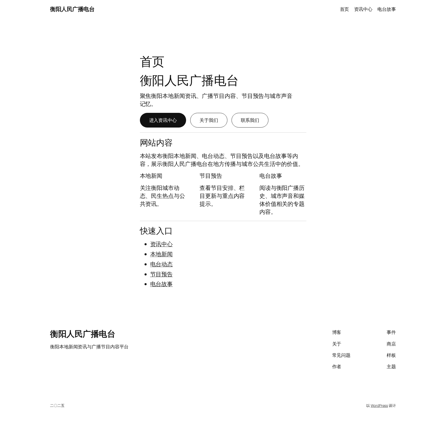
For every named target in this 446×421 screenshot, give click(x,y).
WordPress (379, 405)
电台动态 (161, 264)
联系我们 (250, 120)
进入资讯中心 (163, 120)
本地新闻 (161, 254)
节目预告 (161, 274)
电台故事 (161, 284)
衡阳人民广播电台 (72, 9)
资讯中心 (161, 244)
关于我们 (209, 120)
